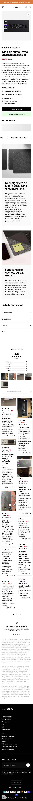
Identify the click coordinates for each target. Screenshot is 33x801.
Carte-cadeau (6, 729)
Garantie (4, 741)
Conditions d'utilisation (8, 749)
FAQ (3, 727)
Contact (4, 724)
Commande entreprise (8, 736)
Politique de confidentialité (9, 746)
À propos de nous (7, 716)
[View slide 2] (15, 634)
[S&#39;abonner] (28, 765)
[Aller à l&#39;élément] (11, 43)
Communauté (5, 722)
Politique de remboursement (10, 744)
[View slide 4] (20, 634)
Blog (3, 733)
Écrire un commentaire (14, 391)
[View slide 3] (18, 634)
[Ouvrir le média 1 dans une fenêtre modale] (28, 14)
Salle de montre (6, 719)
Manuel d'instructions (8, 739)
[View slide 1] (13, 634)
